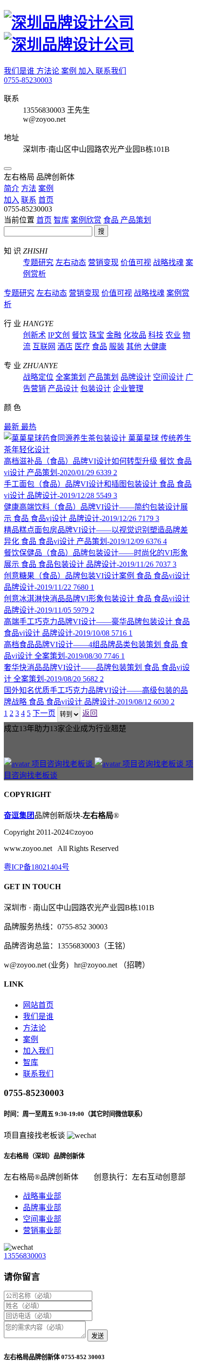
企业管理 (128, 388)
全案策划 (70, 377)
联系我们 (111, 71)
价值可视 (135, 262)
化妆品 (134, 335)
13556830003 (25, 1256)
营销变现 (103, 262)
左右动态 (70, 262)
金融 (113, 335)
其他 (134, 346)
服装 (116, 346)
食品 (111, 220)
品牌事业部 (42, 1207)
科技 (156, 335)
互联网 (44, 346)
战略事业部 (42, 1196)
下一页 (44, 713)
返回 (90, 713)
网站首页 (38, 1005)
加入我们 (38, 1051)
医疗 (82, 346)
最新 (12, 427)
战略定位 (38, 377)
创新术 (34, 335)
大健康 (154, 346)
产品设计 (63, 388)
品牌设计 (135, 377)
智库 (61, 220)
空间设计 (168, 377)
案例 (69, 71)
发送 (97, 1336)
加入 (87, 71)
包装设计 (95, 388)
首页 (44, 220)
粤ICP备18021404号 (36, 867)
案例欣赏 (86, 220)
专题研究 (38, 262)
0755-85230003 (28, 80)
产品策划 (135, 220)
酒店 (65, 346)
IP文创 (59, 335)
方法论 (48, 71)
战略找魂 (168, 262)
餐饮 (79, 335)
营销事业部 (42, 1230)
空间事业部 (42, 1219)
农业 (173, 335)
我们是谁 (20, 71)
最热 (28, 427)
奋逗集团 (19, 815)
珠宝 (96, 335)
